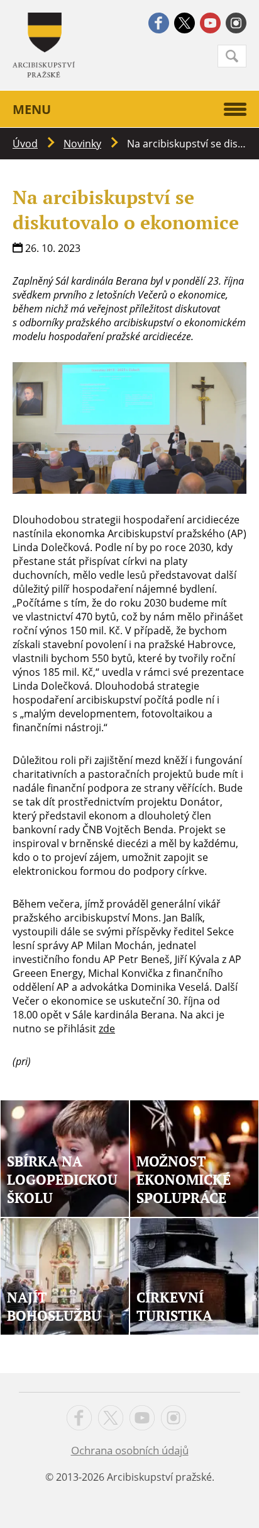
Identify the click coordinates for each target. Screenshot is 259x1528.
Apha (44, 45)
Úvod (25, 144)
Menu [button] (32, 109)
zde (107, 1028)
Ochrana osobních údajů (130, 1450)
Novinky (82, 144)
